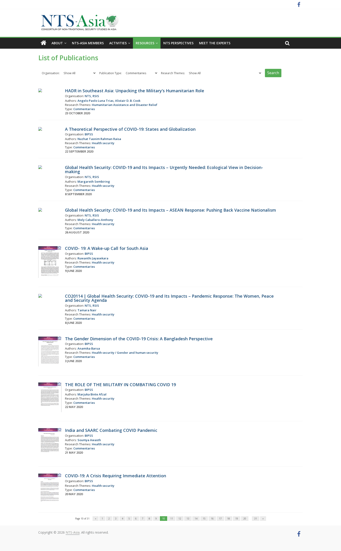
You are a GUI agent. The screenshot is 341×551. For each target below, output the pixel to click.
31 (255, 518)
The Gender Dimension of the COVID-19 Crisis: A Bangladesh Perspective (139, 339)
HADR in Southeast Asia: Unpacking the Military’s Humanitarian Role (134, 91)
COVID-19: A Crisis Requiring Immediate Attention (115, 476)
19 (236, 518)
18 (228, 518)
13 (188, 518)
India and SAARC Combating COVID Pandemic (111, 430)
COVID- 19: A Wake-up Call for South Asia (106, 248)
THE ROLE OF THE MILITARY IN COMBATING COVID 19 (120, 384)
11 (171, 518)
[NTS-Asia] (78, 16)
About (57, 43)
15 (204, 518)
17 (220, 518)
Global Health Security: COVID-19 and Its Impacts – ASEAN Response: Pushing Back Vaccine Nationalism (170, 210)
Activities (118, 43)
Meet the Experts (214, 43)
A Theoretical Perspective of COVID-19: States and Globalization (130, 129)
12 (179, 518)
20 (244, 518)
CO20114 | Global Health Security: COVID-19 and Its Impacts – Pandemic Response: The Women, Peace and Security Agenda (169, 298)
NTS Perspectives (178, 43)
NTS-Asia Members (88, 43)
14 (196, 518)
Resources (145, 43)
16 (212, 518)
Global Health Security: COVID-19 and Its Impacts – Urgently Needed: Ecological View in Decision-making (164, 169)
